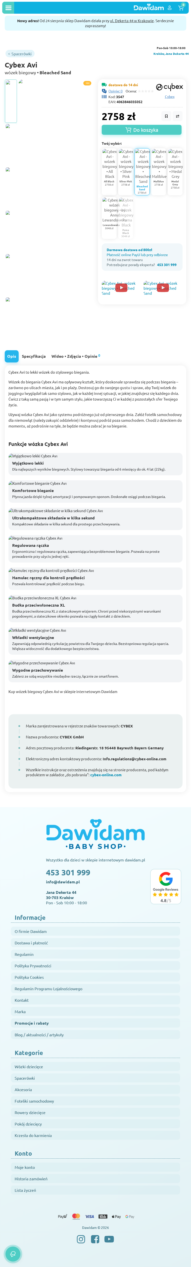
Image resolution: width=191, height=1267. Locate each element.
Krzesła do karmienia (33, 1135)
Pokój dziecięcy (28, 1123)
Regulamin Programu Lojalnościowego (48, 988)
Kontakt (22, 999)
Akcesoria (23, 1089)
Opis (11, 356)
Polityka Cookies (29, 977)
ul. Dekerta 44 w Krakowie (132, 20)
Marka (20, 1011)
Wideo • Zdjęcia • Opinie (75, 356)
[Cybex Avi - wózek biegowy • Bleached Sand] (11, 101)
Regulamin (24, 954)
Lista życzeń (25, 1190)
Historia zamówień (31, 1178)
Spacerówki (25, 1077)
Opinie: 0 (115, 91)
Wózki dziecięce (29, 1066)
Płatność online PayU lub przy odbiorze (137, 254)
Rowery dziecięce (30, 1112)
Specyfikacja (34, 356)
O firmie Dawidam (31, 931)
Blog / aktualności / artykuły (39, 1034)
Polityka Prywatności (33, 965)
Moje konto (25, 1167)
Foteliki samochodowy (34, 1100)
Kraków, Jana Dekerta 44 (171, 54)
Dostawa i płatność (31, 942)
